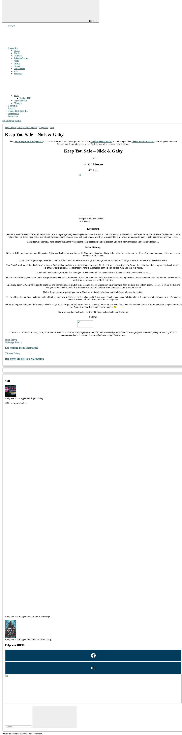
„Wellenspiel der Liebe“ (101, 141)
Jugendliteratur (20, 100)
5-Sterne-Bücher (21, 58)
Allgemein (43, 127)
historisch (18, 73)
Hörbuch (18, 55)
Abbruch (18, 103)
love (15, 71)
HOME (11, 26)
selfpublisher (19, 68)
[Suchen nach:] (18, 726)
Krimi (16, 61)
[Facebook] (93, 655)
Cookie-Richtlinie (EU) (18, 111)
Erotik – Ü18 (25, 98)
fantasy (17, 50)
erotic (16, 95)
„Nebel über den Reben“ (142, 141)
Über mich (12, 106)
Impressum (13, 116)
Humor (17, 66)
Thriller (17, 53)
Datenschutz (13, 113)
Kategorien (13, 48)
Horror (17, 63)
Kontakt (11, 108)
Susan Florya (11, 340)
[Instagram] (93, 668)
